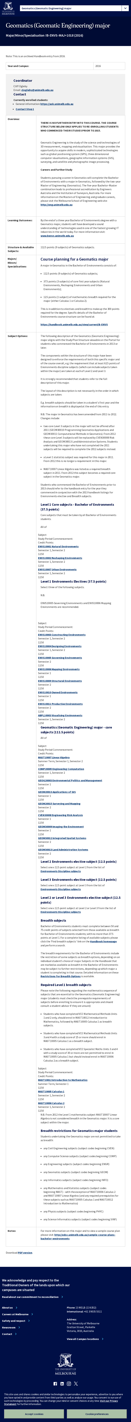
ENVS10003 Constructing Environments (62, 634)
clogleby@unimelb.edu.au (37, 90)
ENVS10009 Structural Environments (60, 681)
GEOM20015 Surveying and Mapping (59, 803)
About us (7, 1307)
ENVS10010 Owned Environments (58, 692)
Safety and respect (13, 1320)
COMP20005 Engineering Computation (61, 769)
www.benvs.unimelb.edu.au (57, 235)
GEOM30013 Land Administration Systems (63, 849)
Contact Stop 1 (25, 109)
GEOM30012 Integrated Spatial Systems (62, 838)
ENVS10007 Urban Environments (57, 569)
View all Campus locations (83, 1339)
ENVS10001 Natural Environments (58, 546)
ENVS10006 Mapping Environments (59, 669)
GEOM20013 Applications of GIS (57, 792)
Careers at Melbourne (15, 1314)
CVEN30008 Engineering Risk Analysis (60, 815)
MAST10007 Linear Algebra (54, 757)
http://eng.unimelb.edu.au (56, 204)
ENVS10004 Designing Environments (60, 646)
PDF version (25, 1252)
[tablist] (74, 8)
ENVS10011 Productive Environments (60, 704)
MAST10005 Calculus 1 (51, 1091)
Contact (7, 1334)
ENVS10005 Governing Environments (60, 657)
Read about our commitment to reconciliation (30, 1297)
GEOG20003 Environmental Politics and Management (70, 780)
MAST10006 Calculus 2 (51, 1103)
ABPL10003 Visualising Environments (60, 715)
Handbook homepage (103, 941)
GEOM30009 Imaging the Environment (61, 826)
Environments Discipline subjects (61, 871)
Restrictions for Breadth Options (61, 976)
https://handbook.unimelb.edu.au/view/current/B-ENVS (74, 324)
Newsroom (9, 1327)
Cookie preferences (96, 1414)
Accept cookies (34, 1414)
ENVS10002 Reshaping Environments (60, 558)
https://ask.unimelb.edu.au (56, 104)
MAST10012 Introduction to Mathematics (63, 1080)
